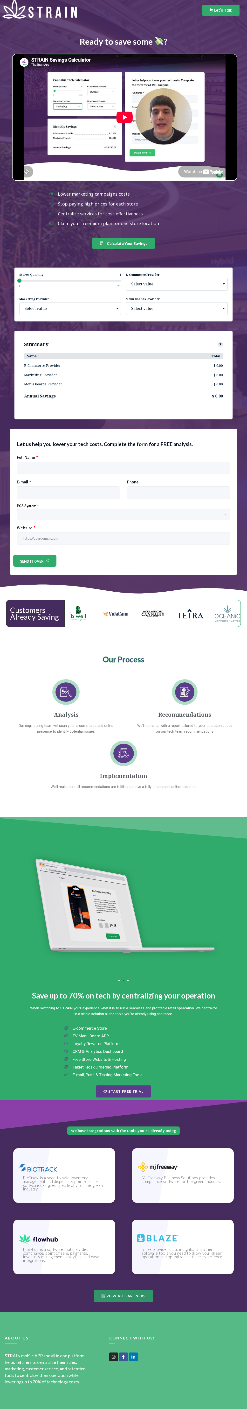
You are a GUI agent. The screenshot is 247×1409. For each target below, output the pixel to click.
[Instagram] (113, 1356)
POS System (28, 506)
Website (26, 527)
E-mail (24, 482)
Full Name (27, 457)
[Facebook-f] (123, 1356)
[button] (70, 613)
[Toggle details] (220, 344)
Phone (133, 482)
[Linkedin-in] (133, 1356)
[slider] (19, 281)
